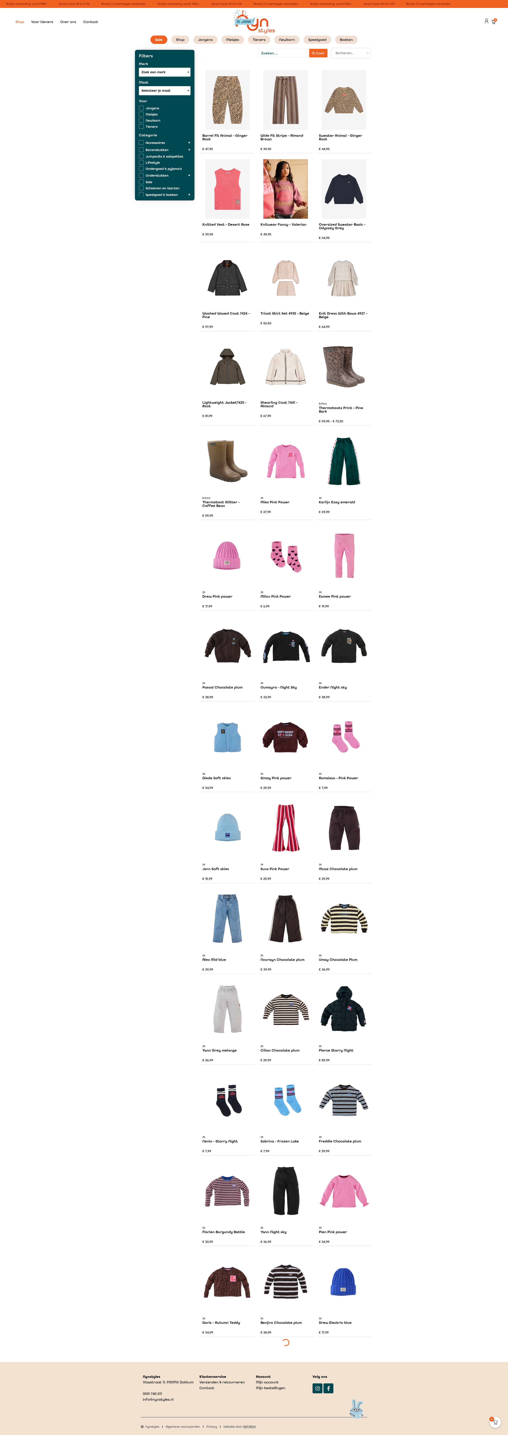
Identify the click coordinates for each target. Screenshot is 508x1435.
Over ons (68, 22)
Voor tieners (42, 22)
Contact (90, 22)
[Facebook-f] (328, 1388)
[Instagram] (317, 1388)
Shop (19, 22)
